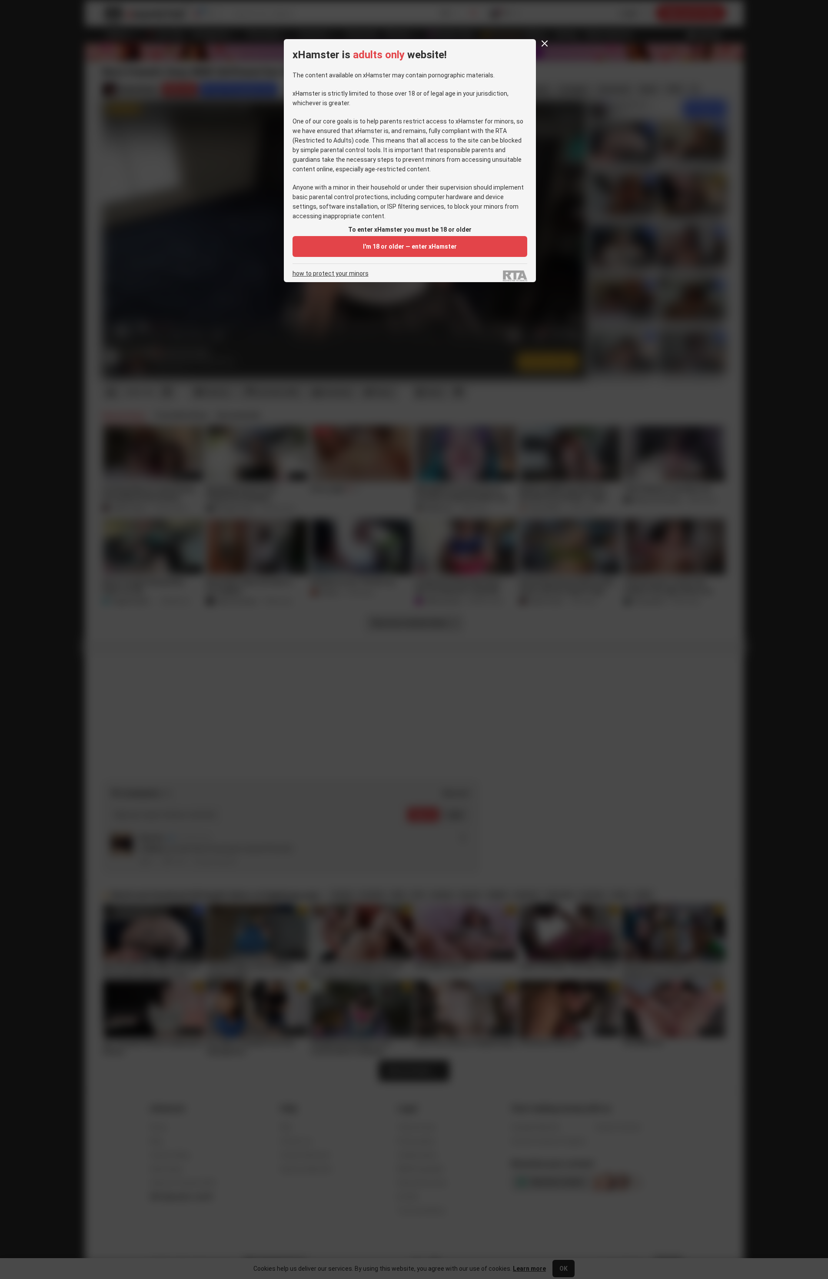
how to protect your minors (331, 273)
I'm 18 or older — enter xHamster (410, 246)
